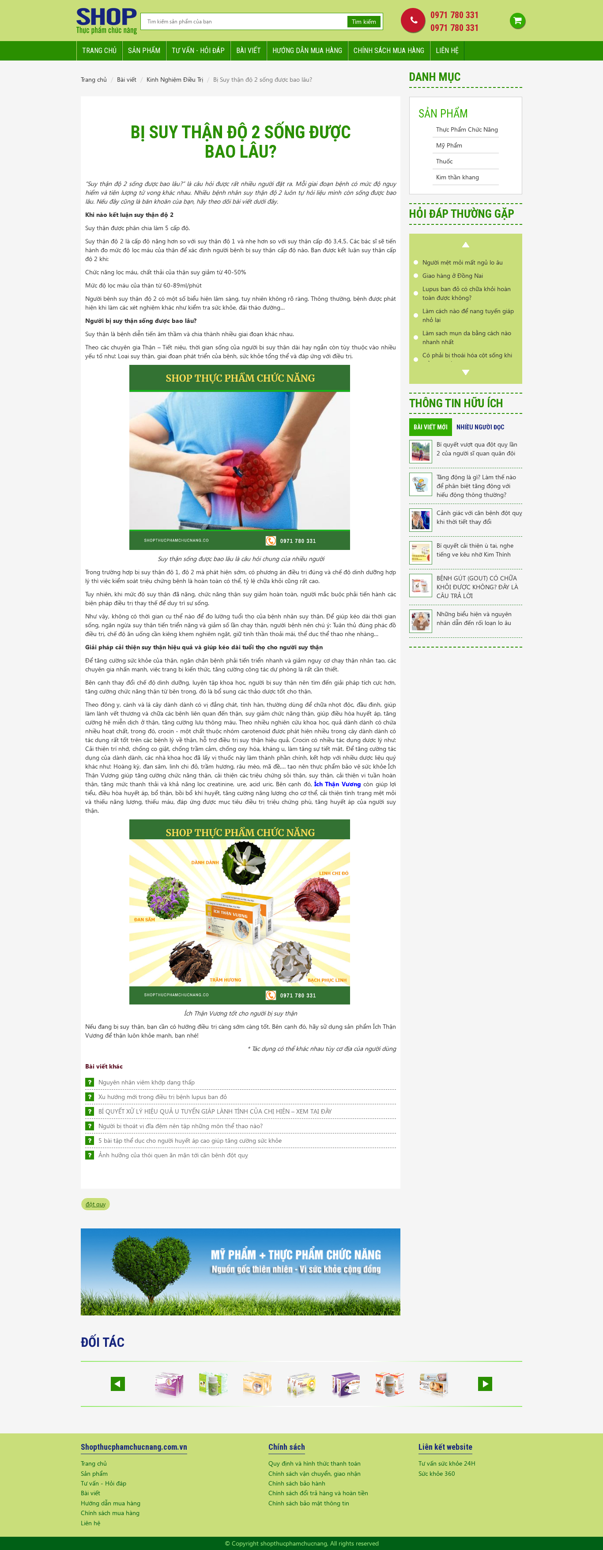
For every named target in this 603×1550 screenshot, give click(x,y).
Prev (466, 245)
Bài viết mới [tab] (431, 427)
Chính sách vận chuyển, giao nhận (314, 1473)
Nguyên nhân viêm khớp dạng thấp (146, 1082)
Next (466, 372)
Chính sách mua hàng (389, 50)
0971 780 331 (454, 15)
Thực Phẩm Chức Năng (467, 129)
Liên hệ (447, 50)
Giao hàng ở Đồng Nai (452, 262)
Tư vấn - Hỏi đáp (103, 1483)
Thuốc (444, 161)
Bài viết (248, 50)
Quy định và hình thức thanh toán (314, 1463)
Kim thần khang (457, 177)
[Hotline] (410, 20)
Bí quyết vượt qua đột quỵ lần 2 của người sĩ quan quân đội (477, 448)
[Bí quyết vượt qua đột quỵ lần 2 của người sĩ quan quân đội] (421, 451)
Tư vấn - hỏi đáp (198, 50)
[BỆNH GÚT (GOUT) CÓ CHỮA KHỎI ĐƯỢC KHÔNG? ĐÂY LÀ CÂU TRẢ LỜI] (421, 584)
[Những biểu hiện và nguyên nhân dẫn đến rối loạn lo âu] (421, 620)
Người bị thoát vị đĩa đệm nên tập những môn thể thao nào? (180, 1126)
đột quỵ (96, 1204)
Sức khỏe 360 (436, 1473)
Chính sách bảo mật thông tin (308, 1503)
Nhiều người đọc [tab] (480, 427)
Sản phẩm (144, 50)
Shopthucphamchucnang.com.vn (134, 1446)
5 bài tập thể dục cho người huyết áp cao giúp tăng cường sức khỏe (190, 1140)
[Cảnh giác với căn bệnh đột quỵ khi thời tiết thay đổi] (421, 519)
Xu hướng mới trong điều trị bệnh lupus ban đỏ (162, 1096)
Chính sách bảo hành (296, 1483)
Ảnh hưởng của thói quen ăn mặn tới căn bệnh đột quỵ (173, 1155)
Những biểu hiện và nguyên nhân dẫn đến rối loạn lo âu (474, 618)
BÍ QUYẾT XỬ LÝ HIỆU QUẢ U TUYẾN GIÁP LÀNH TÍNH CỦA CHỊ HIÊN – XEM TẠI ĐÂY (215, 1111)
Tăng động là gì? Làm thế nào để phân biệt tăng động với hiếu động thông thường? (476, 486)
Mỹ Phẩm (449, 145)
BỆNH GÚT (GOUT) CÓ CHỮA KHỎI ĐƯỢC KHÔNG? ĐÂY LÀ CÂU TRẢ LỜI (477, 587)
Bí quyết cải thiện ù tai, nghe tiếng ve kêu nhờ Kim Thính (475, 549)
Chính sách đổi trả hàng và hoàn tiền (318, 1493)
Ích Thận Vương (337, 784)
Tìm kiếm (364, 21)
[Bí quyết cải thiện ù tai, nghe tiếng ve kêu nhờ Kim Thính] (421, 552)
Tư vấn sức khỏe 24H (446, 1463)
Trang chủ (99, 50)
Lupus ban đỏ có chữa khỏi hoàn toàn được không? (466, 279)
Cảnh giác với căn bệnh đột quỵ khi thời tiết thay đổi (479, 517)
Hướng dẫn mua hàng (307, 50)
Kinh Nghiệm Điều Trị (175, 79)
